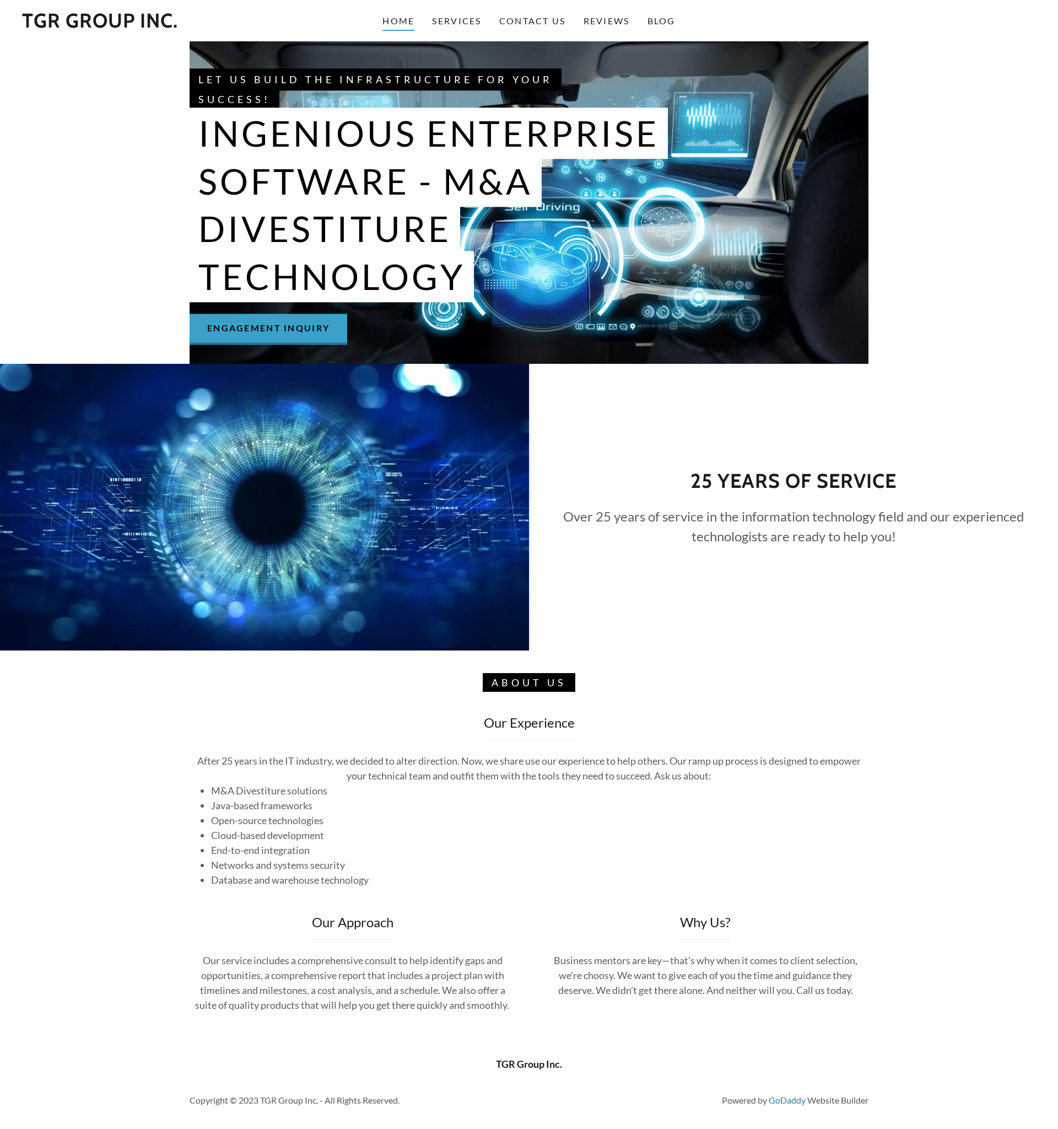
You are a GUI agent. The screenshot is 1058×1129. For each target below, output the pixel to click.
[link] (100, 24)
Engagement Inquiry (268, 328)
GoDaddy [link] (787, 1100)
